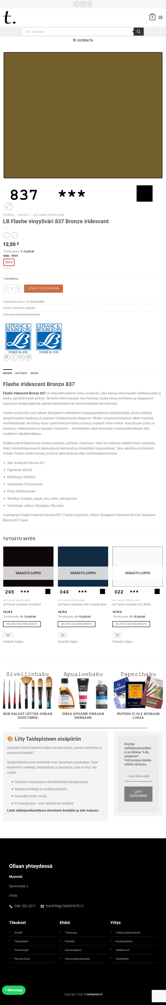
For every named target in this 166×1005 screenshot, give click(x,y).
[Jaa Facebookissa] (14, 357)
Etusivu (8, 215)
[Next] (163, 597)
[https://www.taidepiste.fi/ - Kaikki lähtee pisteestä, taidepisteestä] (14, 17)
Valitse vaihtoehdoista (22, 624)
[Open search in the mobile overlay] (83, 32)
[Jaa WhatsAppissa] (6, 357)
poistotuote (33, 314)
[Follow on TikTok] (89, 4)
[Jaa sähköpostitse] (21, 357)
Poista (7, 268)
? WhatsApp (13, 990)
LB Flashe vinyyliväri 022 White (131, 604)
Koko (6, 255)
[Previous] (3, 597)
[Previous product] (14, 235)
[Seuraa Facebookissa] (77, 4)
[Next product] (6, 235)
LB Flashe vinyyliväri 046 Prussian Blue (82, 604)
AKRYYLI (23, 215)
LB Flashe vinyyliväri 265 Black (22, 604)
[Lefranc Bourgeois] (49, 338)
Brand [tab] (34, 373)
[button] (152, 17)
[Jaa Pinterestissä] (28, 357)
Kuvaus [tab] (7, 373)
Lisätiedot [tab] (21, 373)
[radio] (9, 262)
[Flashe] (18, 338)
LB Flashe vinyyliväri (48, 215)
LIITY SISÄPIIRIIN (138, 794)
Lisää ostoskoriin (43, 288)
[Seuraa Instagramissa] (83, 4)
